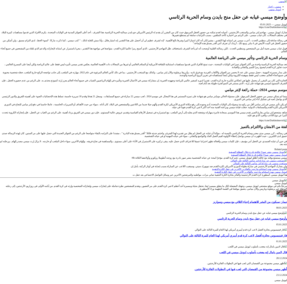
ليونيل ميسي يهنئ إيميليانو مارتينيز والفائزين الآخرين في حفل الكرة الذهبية (251, 172)
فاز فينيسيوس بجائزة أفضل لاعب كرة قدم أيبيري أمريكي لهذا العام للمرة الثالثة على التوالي (233, 235)
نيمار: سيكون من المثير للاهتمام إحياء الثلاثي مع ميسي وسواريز (250, 201)
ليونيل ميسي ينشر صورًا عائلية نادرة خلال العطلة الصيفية (259, 155)
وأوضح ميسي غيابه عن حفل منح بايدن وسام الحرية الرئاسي (252, 218)
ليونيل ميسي (274, 9)
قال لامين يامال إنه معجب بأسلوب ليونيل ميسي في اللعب (253, 252)
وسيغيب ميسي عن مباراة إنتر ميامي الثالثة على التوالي (260, 163)
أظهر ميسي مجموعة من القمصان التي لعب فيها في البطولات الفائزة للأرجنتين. (240, 269)
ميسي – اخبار (274, 6)
